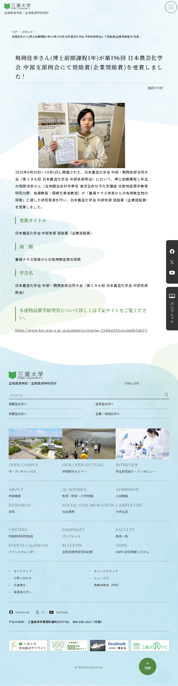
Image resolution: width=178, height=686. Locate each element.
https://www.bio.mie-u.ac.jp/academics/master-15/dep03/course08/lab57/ (81, 330)
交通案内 (20, 585)
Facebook (172, 251)
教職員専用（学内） (107, 585)
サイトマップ (23, 571)
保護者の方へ (23, 592)
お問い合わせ (23, 578)
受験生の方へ (18, 404)
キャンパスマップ (106, 571)
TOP (15, 31)
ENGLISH (132, 383)
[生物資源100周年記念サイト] (68, 650)
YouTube (172, 273)
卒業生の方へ (18, 414)
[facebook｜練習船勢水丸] (109, 650)
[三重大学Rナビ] (150, 650)
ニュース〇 (101, 578)
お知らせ (27, 31)
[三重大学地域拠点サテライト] (28, 650)
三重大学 (26, 375)
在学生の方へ (105, 404)
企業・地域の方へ (108, 414)
